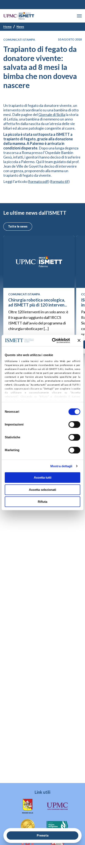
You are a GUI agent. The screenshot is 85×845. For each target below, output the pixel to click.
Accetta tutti (42, 477)
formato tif (59, 181)
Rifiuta (42, 501)
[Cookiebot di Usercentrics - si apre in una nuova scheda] (53, 340)
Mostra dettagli (61, 466)
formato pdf (38, 181)
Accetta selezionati (42, 489)
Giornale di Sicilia (51, 114)
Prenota (42, 835)
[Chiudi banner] (79, 340)
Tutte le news (17, 226)
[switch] (74, 424)
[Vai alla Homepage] (18, 15)
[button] (79, 15)
